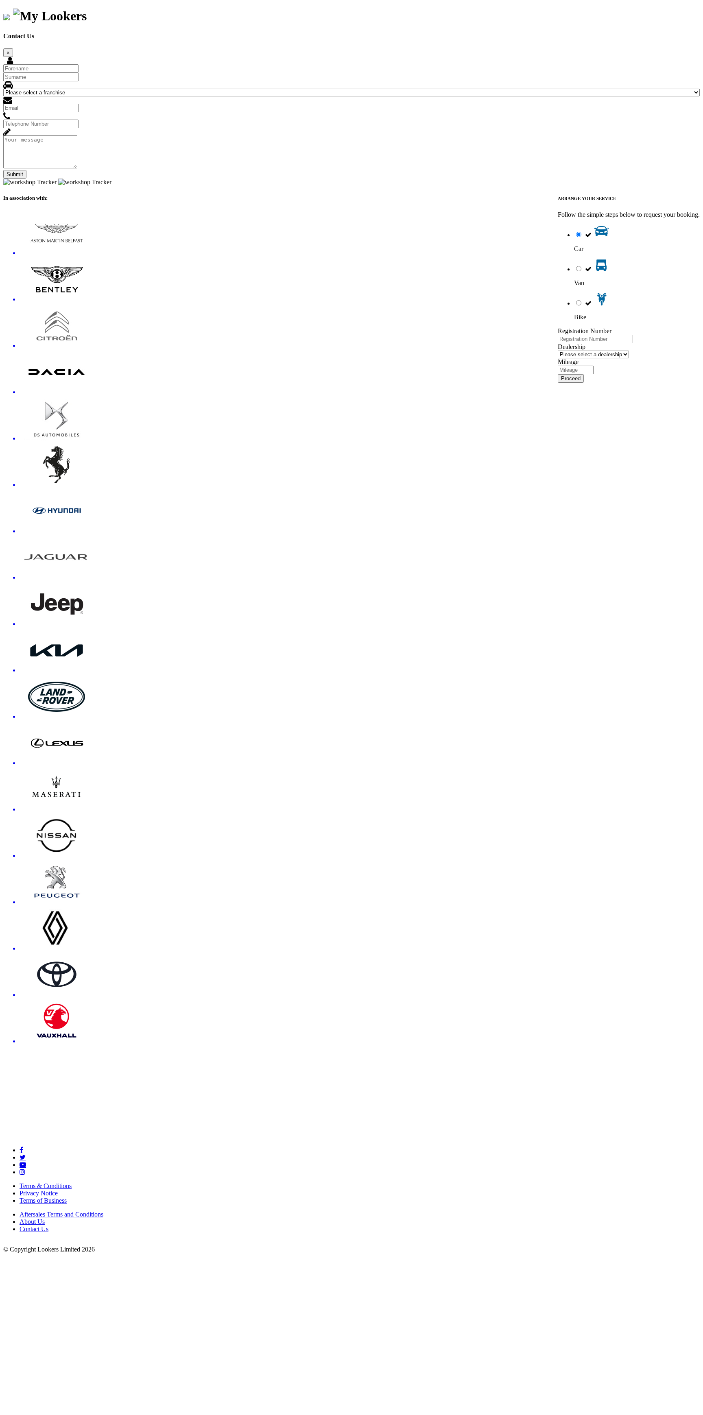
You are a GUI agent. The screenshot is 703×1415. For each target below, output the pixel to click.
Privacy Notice (39, 1193)
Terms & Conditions (46, 1185)
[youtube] (23, 1164)
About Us (32, 1221)
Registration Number (584, 330)
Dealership (571, 346)
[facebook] (21, 1150)
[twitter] (23, 1157)
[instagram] (22, 1172)
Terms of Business (43, 1200)
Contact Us (34, 1228)
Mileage (568, 361)
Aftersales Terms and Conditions (61, 1214)
